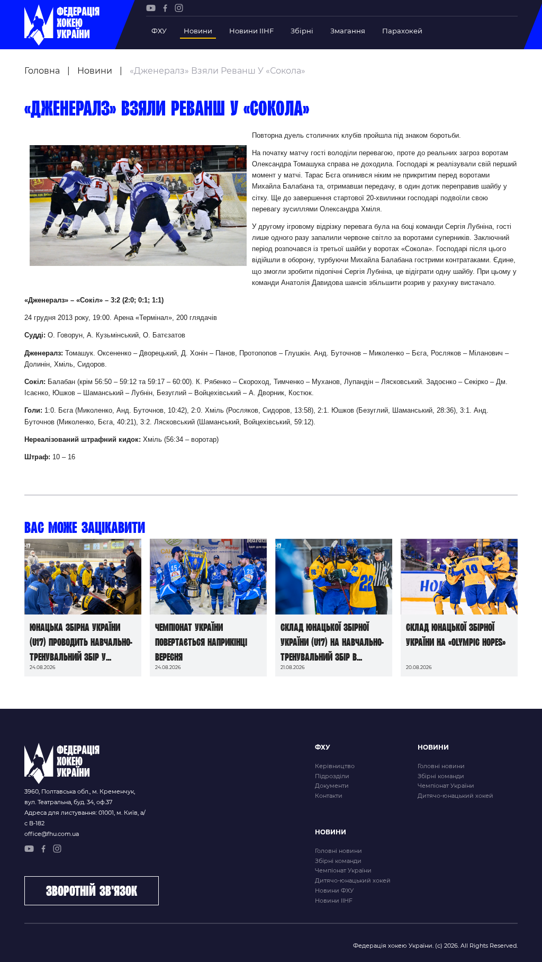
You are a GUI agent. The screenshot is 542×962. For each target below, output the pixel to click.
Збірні (302, 30)
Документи (332, 785)
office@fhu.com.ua (51, 834)
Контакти (328, 795)
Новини (198, 30)
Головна (42, 71)
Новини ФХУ (334, 890)
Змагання (347, 30)
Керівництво (335, 766)
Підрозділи (332, 776)
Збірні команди (441, 776)
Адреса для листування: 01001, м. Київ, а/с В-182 (85, 818)
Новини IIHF (251, 30)
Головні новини (441, 766)
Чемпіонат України (446, 785)
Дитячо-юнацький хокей (455, 795)
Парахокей (402, 30)
